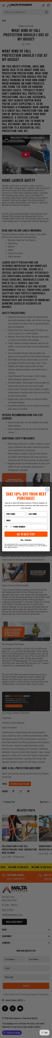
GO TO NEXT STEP (26, 534)
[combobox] (8, 526)
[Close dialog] (47, 489)
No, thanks (26, 540)
